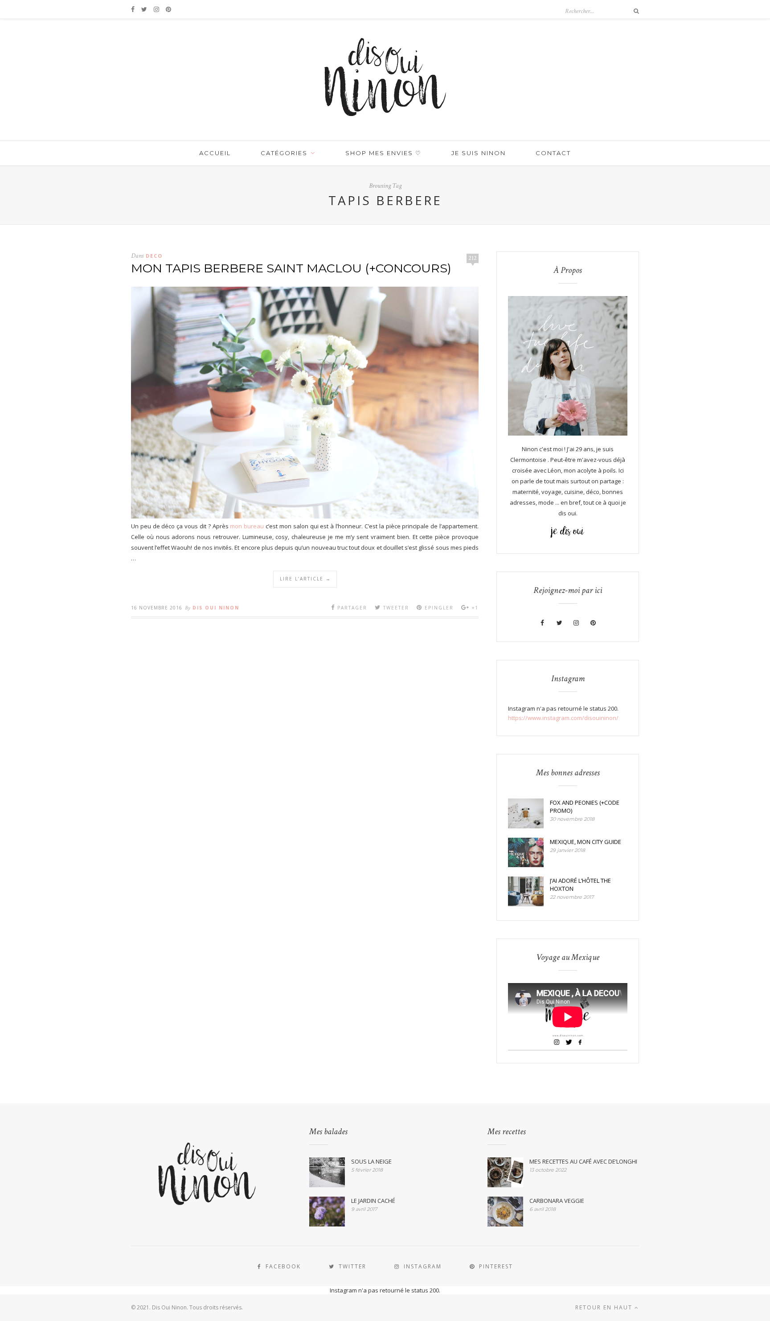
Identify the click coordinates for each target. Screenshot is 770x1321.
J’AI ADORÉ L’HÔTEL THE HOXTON (580, 885)
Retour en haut (605, 1307)
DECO (154, 255)
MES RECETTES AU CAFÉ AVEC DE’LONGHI (583, 1161)
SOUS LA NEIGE (371, 1161)
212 (472, 258)
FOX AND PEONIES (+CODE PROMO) (584, 806)
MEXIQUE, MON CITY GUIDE (585, 842)
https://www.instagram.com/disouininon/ (563, 718)
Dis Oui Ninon (215, 608)
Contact (553, 152)
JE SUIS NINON (478, 152)
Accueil (215, 152)
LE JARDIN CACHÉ (373, 1201)
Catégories (284, 152)
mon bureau (247, 526)
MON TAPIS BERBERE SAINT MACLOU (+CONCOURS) (291, 268)
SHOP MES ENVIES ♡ (383, 152)
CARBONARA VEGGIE (556, 1201)
